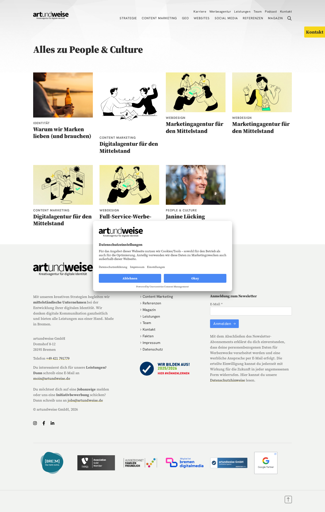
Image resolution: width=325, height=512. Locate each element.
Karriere (199, 11)
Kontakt (286, 11)
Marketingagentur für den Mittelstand (194, 127)
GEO (185, 18)
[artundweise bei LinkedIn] (52, 423)
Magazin (275, 18)
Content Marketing (159, 18)
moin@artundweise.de (51, 378)
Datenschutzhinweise (227, 380)
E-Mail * (216, 304)
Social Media (226, 18)
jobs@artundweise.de (85, 400)
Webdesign (175, 118)
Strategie (128, 18)
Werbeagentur (220, 11)
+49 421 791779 (57, 358)
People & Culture (181, 210)
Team (258, 11)
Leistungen (242, 11)
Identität (41, 123)
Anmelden (222, 323)
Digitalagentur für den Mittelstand (128, 147)
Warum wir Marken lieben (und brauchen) (62, 132)
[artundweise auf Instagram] (35, 423)
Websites (202, 18)
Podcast (271, 11)
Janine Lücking (185, 216)
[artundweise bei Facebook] (43, 423)
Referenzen (253, 18)
